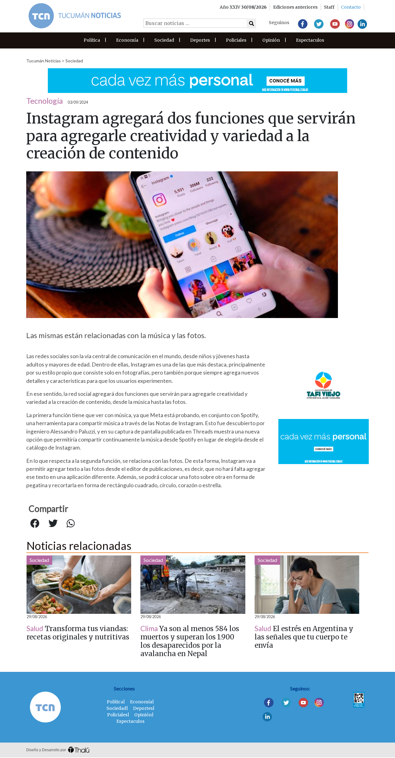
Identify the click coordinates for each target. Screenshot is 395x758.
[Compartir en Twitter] (53, 524)
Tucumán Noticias (43, 60)
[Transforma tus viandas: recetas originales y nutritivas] (79, 584)
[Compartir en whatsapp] (71, 524)
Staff (329, 7)
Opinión (271, 40)
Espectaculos (310, 40)
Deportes (200, 40)
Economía (127, 40)
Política (92, 40)
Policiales (236, 40)
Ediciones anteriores (295, 7)
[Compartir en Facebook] (35, 524)
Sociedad (164, 40)
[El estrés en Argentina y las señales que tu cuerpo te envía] (307, 584)
